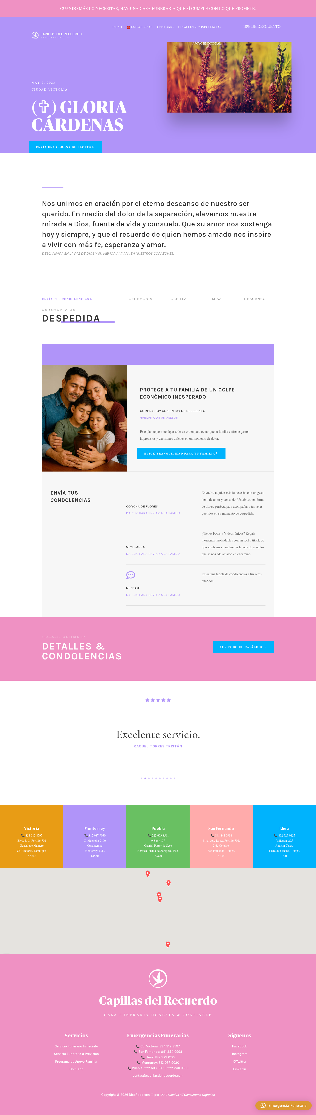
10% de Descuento (262, 26)
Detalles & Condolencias (199, 27)
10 (174, 778)
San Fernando (221, 829)
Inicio (117, 27)
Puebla (158, 829)
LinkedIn (239, 1069)
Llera (284, 829)
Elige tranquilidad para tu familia (179, 453)
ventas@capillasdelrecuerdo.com (158, 1075)
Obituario (165, 27)
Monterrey (94, 829)
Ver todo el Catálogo (242, 647)
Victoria (31, 829)
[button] (283, 1105)
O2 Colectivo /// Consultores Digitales (187, 1094)
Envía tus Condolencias (65, 299)
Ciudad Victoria (50, 89)
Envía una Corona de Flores (63, 147)
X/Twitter (239, 1061)
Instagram (239, 1054)
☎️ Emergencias (139, 27)
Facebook (239, 1046)
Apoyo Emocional (206, 43)
